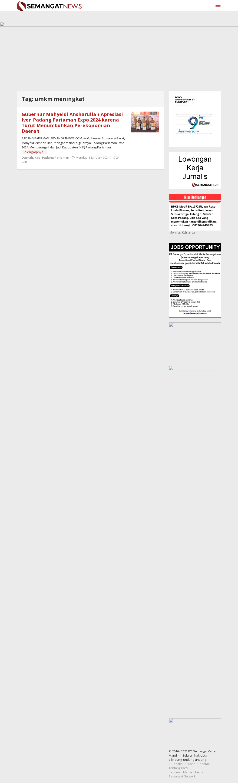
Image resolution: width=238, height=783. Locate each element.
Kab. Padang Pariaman (52, 157)
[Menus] (218, 5)
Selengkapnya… (34, 152)
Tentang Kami (178, 768)
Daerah (27, 157)
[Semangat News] (49, 5)
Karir (191, 764)
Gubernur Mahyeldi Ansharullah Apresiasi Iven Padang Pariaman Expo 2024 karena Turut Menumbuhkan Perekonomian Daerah (72, 122)
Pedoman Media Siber (184, 772)
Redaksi (177, 764)
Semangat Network (182, 776)
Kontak (205, 764)
